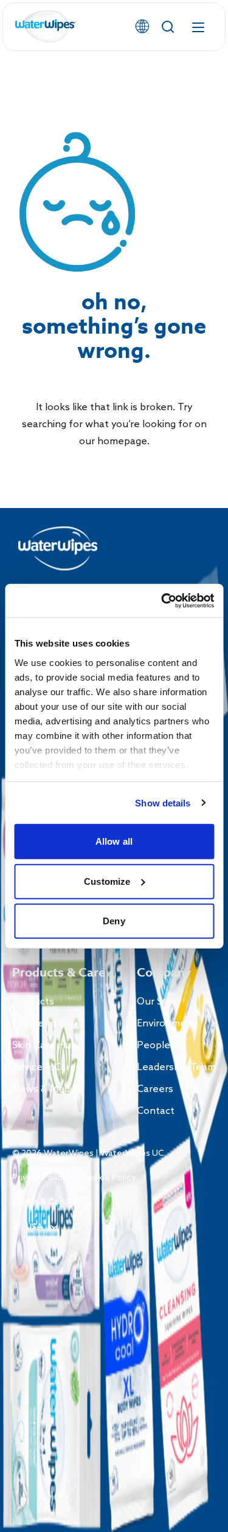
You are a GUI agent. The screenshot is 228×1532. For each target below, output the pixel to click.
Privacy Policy (39, 1178)
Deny (114, 921)
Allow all (114, 841)
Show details (162, 802)
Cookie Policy (108, 1178)
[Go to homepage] (45, 27)
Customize (107, 881)
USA (34, 1227)
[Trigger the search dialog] (168, 26)
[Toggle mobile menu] (198, 26)
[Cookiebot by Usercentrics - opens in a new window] (162, 600)
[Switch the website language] (142, 26)
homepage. (123, 441)
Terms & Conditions (52, 1202)
